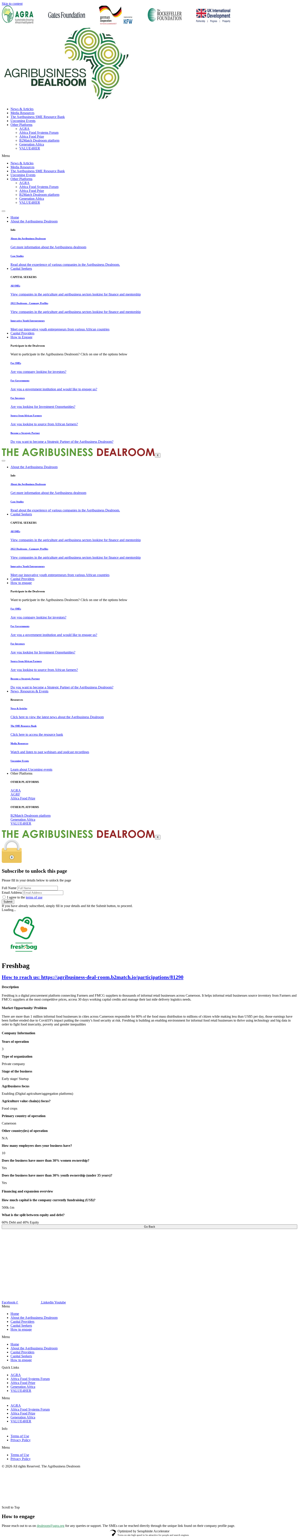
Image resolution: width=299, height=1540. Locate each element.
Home (15, 217)
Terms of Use (20, 1436)
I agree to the (24, 897)
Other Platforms (21, 125)
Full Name (9, 888)
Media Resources (22, 113)
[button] (149, 1337)
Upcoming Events (23, 121)
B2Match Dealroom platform (39, 140)
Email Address (12, 892)
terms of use (34, 897)
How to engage (21, 583)
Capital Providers (22, 333)
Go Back (149, 1226)
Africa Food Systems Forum (38, 132)
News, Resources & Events (29, 691)
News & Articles (22, 109)
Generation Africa (31, 144)
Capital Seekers (21, 268)
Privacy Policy (21, 1440)
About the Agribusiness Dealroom (34, 221)
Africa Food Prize (31, 136)
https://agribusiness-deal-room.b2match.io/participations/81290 (92, 977)
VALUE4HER (29, 148)
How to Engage (21, 337)
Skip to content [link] (12, 3)
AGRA (24, 128)
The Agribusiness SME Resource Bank (38, 117)
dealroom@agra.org (50, 1526)
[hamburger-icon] (3, 211)
